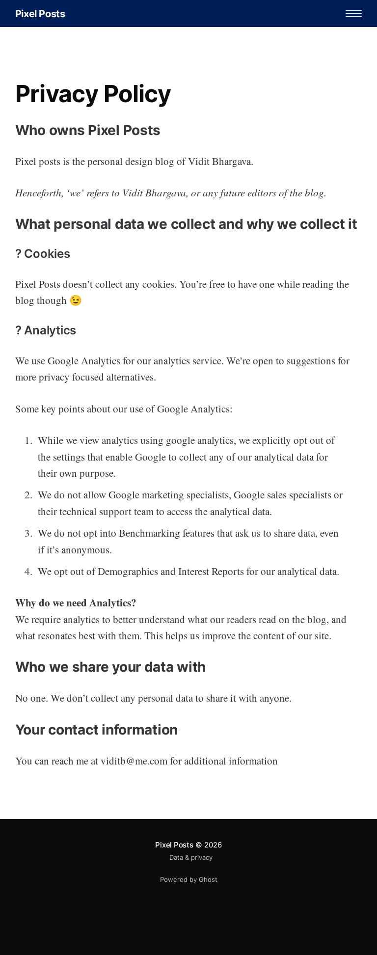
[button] (354, 13)
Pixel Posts (40, 14)
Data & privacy (191, 857)
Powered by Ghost (188, 879)
